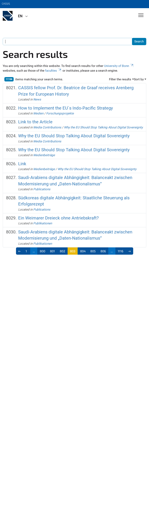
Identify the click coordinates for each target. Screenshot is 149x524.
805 (93, 251)
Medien (38, 113)
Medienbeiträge (44, 155)
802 (62, 251)
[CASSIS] (8, 16)
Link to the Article (35, 121)
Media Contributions (47, 127)
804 (83, 251)
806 (103, 251)
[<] (19, 251)
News (37, 99)
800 (42, 251)
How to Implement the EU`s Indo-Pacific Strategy (65, 108)
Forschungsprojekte (60, 113)
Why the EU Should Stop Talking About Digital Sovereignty (103, 127)
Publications (41, 189)
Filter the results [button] (120, 79)
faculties (51, 70)
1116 (120, 251)
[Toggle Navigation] (141, 15)
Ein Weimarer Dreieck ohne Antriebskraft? (58, 218)
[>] (129, 251)
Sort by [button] (139, 79)
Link (22, 163)
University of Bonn (116, 66)
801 (52, 251)
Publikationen (42, 223)
